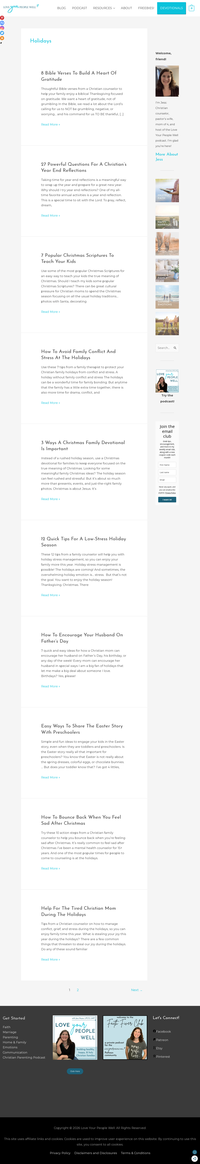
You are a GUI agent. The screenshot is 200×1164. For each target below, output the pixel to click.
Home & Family (14, 1042)
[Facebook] (2, 23)
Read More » (50, 124)
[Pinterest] (2, 18)
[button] (75, 1071)
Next (137, 990)
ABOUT (126, 8)
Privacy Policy (170, 493)
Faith (6, 1027)
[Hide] (1, 43)
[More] (2, 38)
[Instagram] (2, 28)
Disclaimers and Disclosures (95, 1153)
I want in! (167, 499)
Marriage (9, 1032)
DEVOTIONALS (171, 8)
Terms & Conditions (135, 1153)
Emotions (10, 1047)
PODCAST (79, 8)
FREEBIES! (146, 8)
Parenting (10, 1037)
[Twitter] (2, 33)
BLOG (61, 8)
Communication (15, 1052)
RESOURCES (102, 8)
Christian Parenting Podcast (24, 1057)
